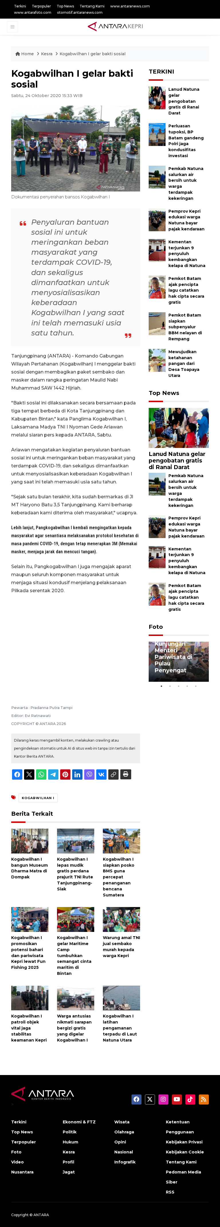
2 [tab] (170, 686)
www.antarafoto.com (32, 12)
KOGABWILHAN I (38, 798)
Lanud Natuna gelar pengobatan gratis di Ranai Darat (183, 101)
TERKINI (161, 71)
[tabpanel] (179, 662)
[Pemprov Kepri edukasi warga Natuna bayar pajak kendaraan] (157, 219)
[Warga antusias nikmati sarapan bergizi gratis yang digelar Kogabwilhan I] (75, 997)
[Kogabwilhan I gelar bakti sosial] (179, 427)
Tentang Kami (92, 6)
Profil (68, 1162)
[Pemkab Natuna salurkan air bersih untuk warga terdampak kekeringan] (157, 176)
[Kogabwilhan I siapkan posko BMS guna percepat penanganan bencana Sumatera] (121, 840)
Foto (156, 626)
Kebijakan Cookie (185, 1152)
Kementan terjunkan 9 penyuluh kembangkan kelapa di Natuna (186, 253)
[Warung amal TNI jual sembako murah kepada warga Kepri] (121, 919)
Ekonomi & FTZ (79, 1122)
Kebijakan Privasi (184, 1142)
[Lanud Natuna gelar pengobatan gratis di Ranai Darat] (157, 97)
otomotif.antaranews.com (80, 12)
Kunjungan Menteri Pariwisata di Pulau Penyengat (173, 656)
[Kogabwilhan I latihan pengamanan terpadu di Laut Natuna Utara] (121, 997)
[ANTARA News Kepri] (115, 27)
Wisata (121, 1122)
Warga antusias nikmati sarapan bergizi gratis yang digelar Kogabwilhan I (74, 1027)
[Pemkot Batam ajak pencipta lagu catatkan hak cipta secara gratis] (157, 286)
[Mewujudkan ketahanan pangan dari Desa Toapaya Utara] (157, 360)
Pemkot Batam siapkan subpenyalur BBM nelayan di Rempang (185, 327)
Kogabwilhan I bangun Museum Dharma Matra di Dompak (29, 868)
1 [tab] (161, 686)
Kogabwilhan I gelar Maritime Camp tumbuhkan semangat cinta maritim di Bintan (74, 955)
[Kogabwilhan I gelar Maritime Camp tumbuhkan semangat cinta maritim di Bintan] (75, 919)
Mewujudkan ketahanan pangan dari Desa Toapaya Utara (183, 363)
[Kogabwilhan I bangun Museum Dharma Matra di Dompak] (29, 840)
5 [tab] (196, 686)
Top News (65, 6)
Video (17, 1162)
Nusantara (22, 1172)
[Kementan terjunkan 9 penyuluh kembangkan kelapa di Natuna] (157, 250)
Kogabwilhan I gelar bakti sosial (92, 53)
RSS (170, 1192)
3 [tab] (179, 686)
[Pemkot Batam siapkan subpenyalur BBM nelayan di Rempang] (157, 323)
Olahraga (124, 1132)
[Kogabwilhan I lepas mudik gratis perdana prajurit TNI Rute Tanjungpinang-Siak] (75, 840)
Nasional (123, 1152)
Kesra (47, 53)
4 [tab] (187, 686)
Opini (120, 1142)
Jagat (69, 1172)
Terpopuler (41, 6)
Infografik (124, 1162)
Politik (69, 1132)
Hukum (70, 1142)
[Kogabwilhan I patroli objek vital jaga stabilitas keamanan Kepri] (29, 997)
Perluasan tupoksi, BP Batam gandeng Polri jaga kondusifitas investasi (186, 140)
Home (27, 53)
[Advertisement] (75, 642)
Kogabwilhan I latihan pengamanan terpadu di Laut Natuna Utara (120, 1027)
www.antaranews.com (130, 6)
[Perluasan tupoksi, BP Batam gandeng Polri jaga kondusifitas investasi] (157, 134)
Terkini (20, 6)
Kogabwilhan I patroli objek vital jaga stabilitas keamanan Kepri (29, 1027)
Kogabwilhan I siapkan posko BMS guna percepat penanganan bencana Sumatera (118, 877)
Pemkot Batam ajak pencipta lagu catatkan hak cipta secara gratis (186, 290)
